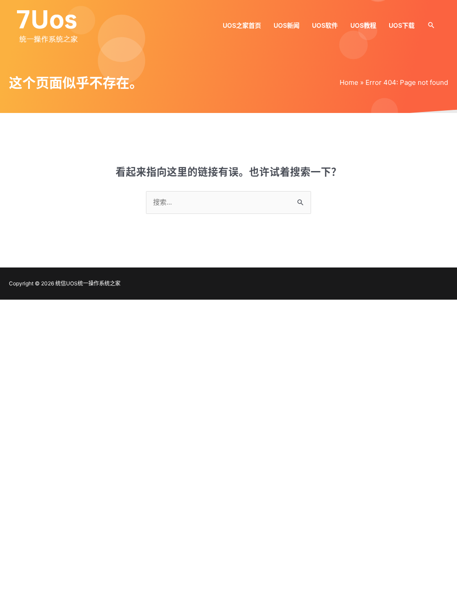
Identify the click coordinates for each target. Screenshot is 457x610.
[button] (431, 25)
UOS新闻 (286, 25)
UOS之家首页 (242, 25)
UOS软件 (325, 25)
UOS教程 (363, 25)
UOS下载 (402, 25)
